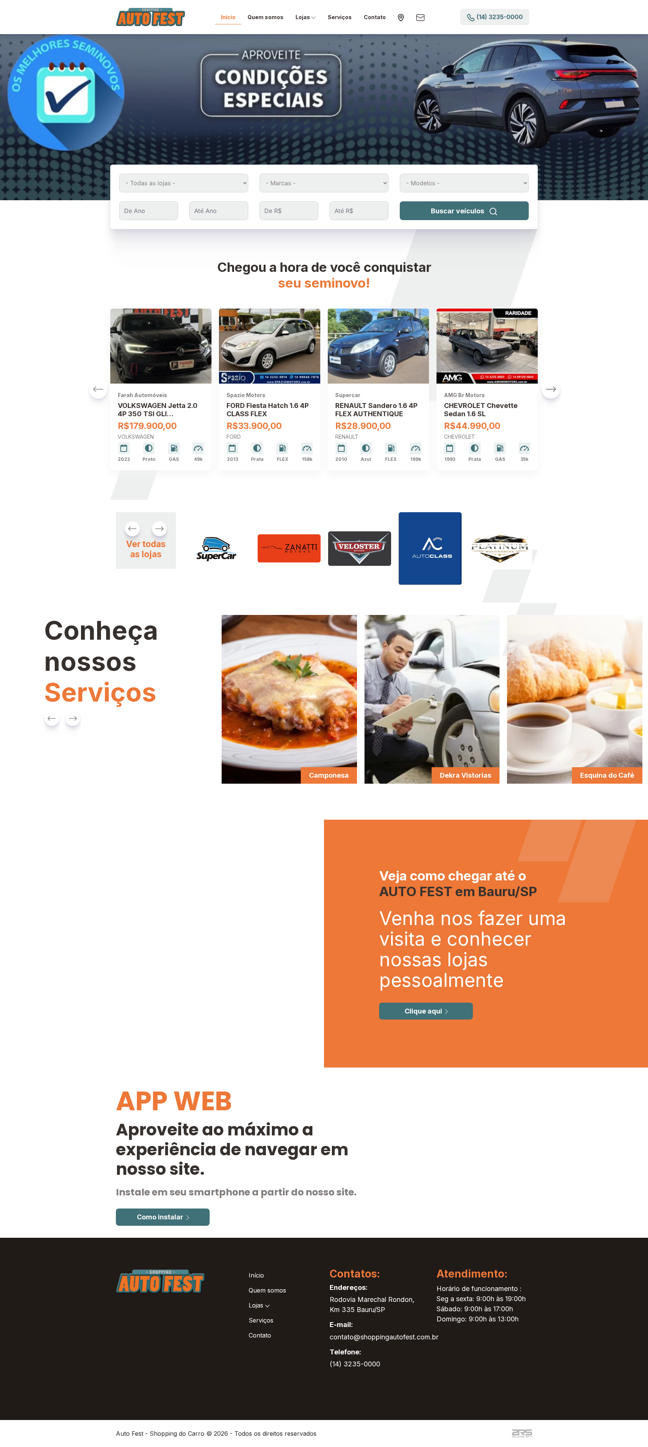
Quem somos (266, 17)
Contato (375, 17)
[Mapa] (401, 17)
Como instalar (160, 1217)
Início (228, 17)
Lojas (303, 17)
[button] (98, 389)
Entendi (476, 1435)
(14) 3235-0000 (355, 1364)
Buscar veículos (458, 211)
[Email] (420, 17)
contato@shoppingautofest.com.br (384, 1337)
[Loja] (215, 548)
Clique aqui (423, 1011)
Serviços (340, 17)
